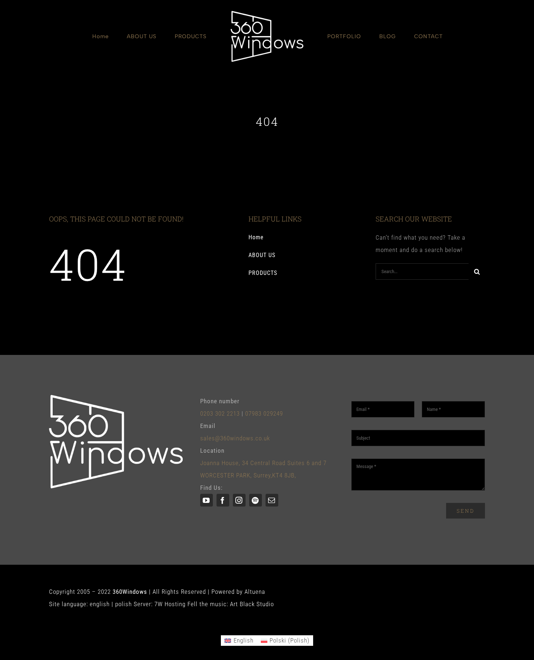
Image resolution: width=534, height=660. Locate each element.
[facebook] (223, 500)
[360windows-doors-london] (267, 13)
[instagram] (239, 500)
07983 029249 (264, 413)
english (100, 604)
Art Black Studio (252, 604)
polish (123, 604)
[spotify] (255, 500)
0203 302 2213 (220, 413)
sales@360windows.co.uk (235, 438)
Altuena (254, 591)
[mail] (272, 500)
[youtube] (206, 500)
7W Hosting (170, 604)
